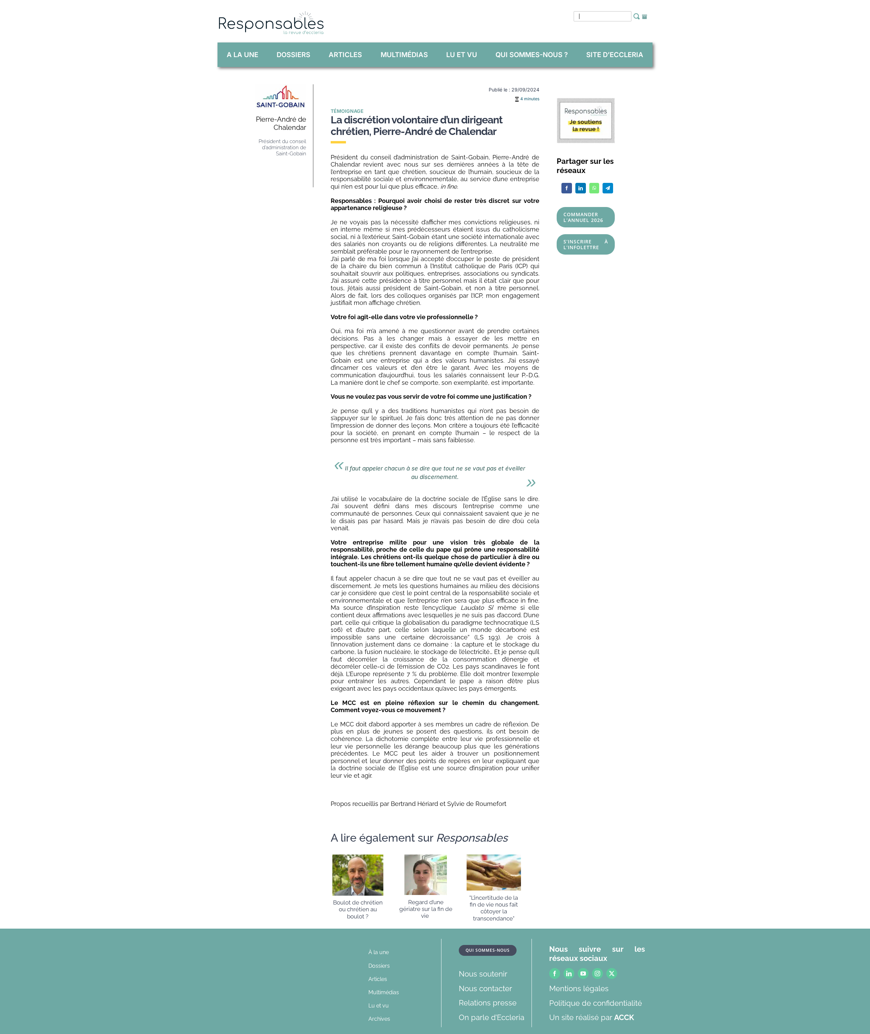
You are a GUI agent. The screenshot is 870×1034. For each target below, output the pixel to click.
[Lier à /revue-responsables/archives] (645, 17)
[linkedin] (568, 973)
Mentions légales (579, 988)
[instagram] (597, 973)
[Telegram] (608, 188)
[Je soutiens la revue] (586, 101)
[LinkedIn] (581, 188)
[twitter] (611, 973)
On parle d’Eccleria (491, 1017)
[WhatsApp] (594, 188)
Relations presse (488, 1002)
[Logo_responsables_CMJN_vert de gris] (271, 15)
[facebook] (554, 973)
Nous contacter (485, 988)
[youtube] (583, 973)
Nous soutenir (483, 973)
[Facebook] (567, 188)
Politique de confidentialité (595, 1003)
